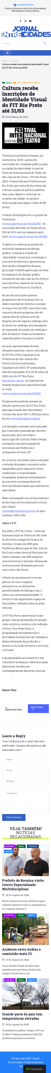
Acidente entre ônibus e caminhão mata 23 (21, 951)
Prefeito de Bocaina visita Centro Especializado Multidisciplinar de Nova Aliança (25, 9)
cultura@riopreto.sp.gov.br (18, 511)
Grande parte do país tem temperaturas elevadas (22, 1016)
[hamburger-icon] (7, 53)
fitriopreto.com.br (13, 380)
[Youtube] (30, 21)
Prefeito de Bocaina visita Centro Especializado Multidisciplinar (23, 884)
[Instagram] (25, 21)
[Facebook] (21, 21)
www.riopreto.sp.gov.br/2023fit (21, 223)
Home (5, 61)
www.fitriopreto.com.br (25, 418)
